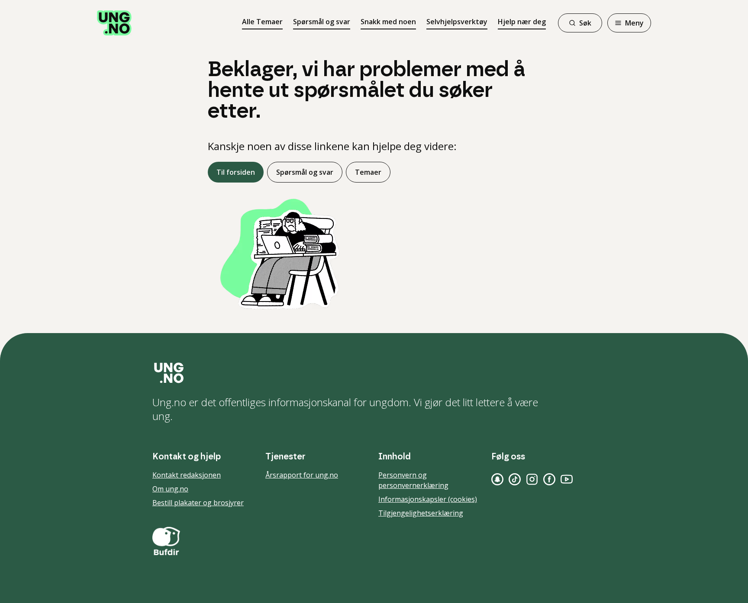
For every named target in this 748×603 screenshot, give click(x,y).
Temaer (368, 172)
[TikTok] (515, 479)
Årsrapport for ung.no (301, 475)
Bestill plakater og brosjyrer (198, 502)
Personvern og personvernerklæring (413, 480)
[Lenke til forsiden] (114, 22)
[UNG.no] (374, 373)
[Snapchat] (497, 479)
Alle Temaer (262, 21)
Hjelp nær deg (522, 21)
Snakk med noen (388, 21)
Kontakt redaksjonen (186, 475)
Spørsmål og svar (321, 21)
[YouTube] (567, 479)
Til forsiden (235, 172)
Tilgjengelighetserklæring (420, 513)
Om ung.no (170, 489)
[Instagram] (532, 479)
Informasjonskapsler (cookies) (427, 499)
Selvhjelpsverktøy (456, 21)
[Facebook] (549, 479)
